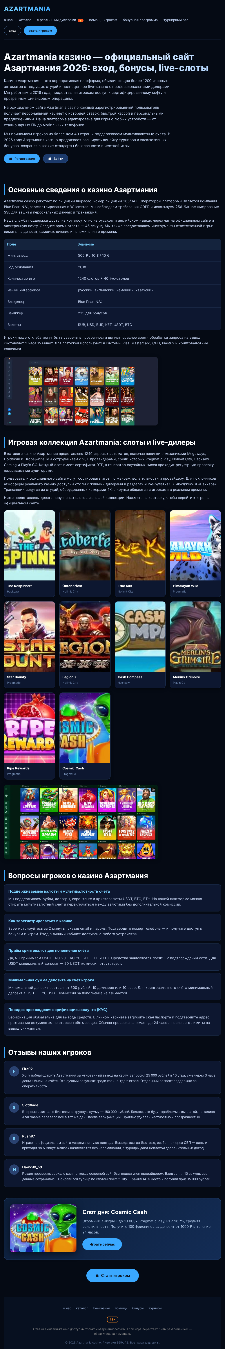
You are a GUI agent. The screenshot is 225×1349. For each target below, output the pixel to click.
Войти (58, 158)
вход (12, 30)
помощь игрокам (103, 20)
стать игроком (40, 30)
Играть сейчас (102, 1244)
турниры (155, 1308)
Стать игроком (115, 1275)
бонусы (138, 1308)
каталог (24, 20)
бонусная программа (140, 20)
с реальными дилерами (59, 20)
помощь (121, 1308)
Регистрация (25, 158)
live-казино (101, 1308)
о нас (8, 20)
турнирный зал (175, 20)
